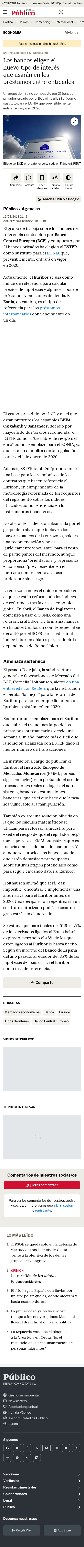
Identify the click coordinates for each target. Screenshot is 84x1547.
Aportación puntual (23, 1407)
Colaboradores (15, 1494)
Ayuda (13, 1424)
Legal (7, 1500)
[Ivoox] (37, 1458)
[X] (37, 1448)
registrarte (43, 1210)
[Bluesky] (46, 1448)
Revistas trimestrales (19, 1487)
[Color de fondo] (68, 178)
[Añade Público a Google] (7, 1448)
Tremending (42, 22)
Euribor (64, 1012)
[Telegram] (7, 1458)
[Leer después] (42, 178)
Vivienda (71, 33)
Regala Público (19, 1412)
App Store (64, 1530)
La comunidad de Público (28, 1418)
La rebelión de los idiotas (33, 1275)
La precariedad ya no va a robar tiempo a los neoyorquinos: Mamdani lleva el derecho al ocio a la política (43, 1316)
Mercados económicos (22, 1012)
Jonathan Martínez (28, 1281)
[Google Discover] (17, 1448)
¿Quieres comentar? (42, 1185)
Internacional (64, 22)
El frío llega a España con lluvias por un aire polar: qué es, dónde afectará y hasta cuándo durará (44, 1296)
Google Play (24, 1530)
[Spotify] (17, 1458)
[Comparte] (16, 178)
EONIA (53, 252)
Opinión (24, 22)
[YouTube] (66, 1448)
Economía (12, 33)
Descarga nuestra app (20, 1519)
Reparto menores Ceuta (35, 3)
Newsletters (17, 1401)
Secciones (11, 1474)
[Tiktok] (76, 1448)
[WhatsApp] (27, 1458)
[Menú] (5, 12)
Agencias (31, 208)
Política (8, 22)
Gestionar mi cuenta (23, 1395)
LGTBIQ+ (56, 3)
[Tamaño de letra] (55, 178)
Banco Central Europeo (51, 1021)
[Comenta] (28, 178)
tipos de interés (16, 1021)
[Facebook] (27, 1448)
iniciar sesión (63, 1205)
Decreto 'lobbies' (72, 3)
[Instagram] (56, 1448)
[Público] (34, 12)
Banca (49, 1012)
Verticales (11, 1481)
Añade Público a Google (60, 199)
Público (10, 208)
